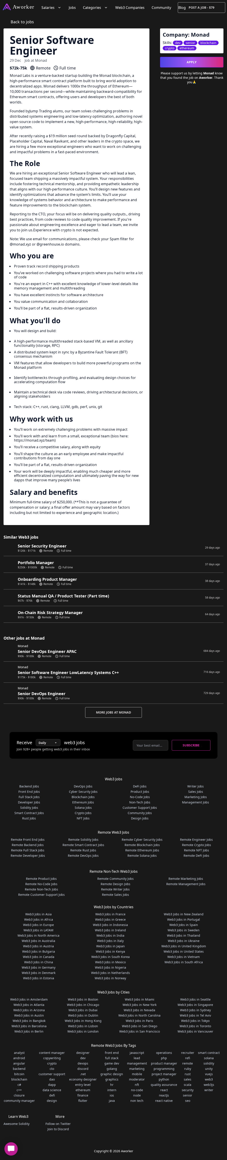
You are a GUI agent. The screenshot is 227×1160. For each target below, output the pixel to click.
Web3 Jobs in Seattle (195, 999)
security (188, 1090)
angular (19, 1063)
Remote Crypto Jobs (196, 845)
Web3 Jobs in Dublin (83, 1015)
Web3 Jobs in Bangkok (29, 1021)
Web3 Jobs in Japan (110, 946)
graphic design (111, 1074)
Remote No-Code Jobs (41, 884)
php (164, 1058)
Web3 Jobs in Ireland (110, 930)
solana (209, 1058)
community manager (19, 1101)
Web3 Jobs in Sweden (184, 930)
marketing (137, 1069)
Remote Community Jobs (115, 878)
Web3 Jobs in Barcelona (29, 1026)
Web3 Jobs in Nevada (139, 1010)
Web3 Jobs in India (110, 935)
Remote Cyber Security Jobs (142, 839)
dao (52, 1079)
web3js (209, 1085)
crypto (52, 1063)
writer (208, 1090)
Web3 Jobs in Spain (183, 925)
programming (164, 1069)
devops (83, 1063)
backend (19, 1069)
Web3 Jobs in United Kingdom (183, 946)
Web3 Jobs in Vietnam (183, 957)
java (112, 1101)
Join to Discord (58, 1129)
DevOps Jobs (83, 786)
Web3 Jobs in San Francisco (139, 1031)
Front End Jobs (29, 791)
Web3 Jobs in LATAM (38, 930)
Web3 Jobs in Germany (38, 967)
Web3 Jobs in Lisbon (83, 1026)
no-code (137, 1090)
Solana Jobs (83, 807)
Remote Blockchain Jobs (142, 845)
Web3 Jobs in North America (38, 935)
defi (52, 1095)
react (164, 1090)
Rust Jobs (29, 818)
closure (19, 1095)
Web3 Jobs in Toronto (195, 1026)
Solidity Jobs (29, 807)
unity (209, 1069)
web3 (209, 1079)
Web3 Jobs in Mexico (110, 962)
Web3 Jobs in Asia (38, 914)
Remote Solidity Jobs (83, 839)
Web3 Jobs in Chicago (83, 1005)
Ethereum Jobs (83, 802)
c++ (19, 1090)
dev (83, 1058)
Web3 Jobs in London (83, 1031)
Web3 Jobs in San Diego (139, 1026)
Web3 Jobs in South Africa (183, 962)
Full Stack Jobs (29, 797)
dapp (52, 1085)
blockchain (19, 1079)
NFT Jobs (83, 818)
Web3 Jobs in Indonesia (110, 925)
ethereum (83, 1090)
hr (112, 1085)
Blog (182, 7)
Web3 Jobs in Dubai (83, 1010)
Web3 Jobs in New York (140, 1005)
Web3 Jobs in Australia (38, 941)
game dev (111, 1063)
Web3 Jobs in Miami (139, 999)
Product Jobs (140, 791)
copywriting (52, 1058)
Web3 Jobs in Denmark (38, 973)
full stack (111, 1058)
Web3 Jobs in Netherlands (110, 973)
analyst (19, 1053)
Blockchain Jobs (83, 797)
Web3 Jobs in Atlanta (29, 1005)
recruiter (187, 1053)
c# (19, 1085)
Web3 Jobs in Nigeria (110, 967)
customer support (52, 1074)
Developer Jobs (29, 802)
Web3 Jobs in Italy (110, 941)
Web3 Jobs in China (38, 962)
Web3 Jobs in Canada (38, 957)
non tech (136, 1101)
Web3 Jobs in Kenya (110, 951)
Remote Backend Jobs (28, 845)
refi (187, 1058)
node (137, 1095)
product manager (164, 1063)
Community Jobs (140, 813)
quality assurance (164, 1085)
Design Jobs (140, 818)
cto (52, 1069)
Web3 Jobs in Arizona (29, 1010)
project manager (164, 1074)
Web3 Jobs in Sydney (195, 1010)
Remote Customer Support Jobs (41, 894)
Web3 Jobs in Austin (29, 1015)
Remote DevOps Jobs (83, 855)
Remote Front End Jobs (28, 839)
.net (83, 1074)
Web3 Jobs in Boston (83, 999)
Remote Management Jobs (185, 884)
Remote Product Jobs (41, 878)
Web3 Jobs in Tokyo (195, 1021)
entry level (83, 1085)
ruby (187, 1069)
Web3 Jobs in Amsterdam (29, 999)
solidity (209, 1063)
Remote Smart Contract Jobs (83, 845)
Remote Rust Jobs (83, 850)
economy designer (83, 1079)
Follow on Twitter (58, 1124)
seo (187, 1101)
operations (164, 1053)
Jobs (72, 7)
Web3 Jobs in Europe (38, 925)
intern (111, 1090)
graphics (111, 1079)
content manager (52, 1053)
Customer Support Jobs (140, 807)
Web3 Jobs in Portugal (183, 919)
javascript (137, 1053)
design (52, 1101)
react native (164, 1101)
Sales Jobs (195, 791)
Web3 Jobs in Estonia (38, 978)
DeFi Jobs (140, 786)
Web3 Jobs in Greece (110, 919)
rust (188, 1074)
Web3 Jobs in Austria (38, 946)
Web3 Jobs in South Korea (110, 957)
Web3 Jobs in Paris (139, 1021)
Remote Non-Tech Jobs (41, 889)
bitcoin (19, 1074)
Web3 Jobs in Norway (110, 978)
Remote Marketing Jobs (185, 878)
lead (137, 1058)
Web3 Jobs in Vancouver (195, 1031)
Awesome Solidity (16, 1124)
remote (187, 1063)
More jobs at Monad (113, 712)
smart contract (209, 1053)
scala (187, 1085)
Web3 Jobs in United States (184, 951)
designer (83, 1053)
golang (112, 1069)
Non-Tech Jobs (139, 802)
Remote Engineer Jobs (196, 839)
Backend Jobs (29, 786)
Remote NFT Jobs (196, 850)
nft (137, 1085)
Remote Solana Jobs (142, 855)
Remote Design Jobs (115, 884)
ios (112, 1095)
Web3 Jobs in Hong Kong (83, 1021)
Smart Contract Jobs (29, 813)
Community (161, 7)
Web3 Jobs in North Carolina (139, 1015)
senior (187, 1095)
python (164, 1079)
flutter (82, 1101)
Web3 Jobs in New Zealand (184, 914)
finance (82, 1095)
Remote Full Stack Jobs (27, 850)
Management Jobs (195, 802)
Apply (192, 62)
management (137, 1063)
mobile (137, 1074)
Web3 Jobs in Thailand (183, 935)
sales (187, 1079)
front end (112, 1053)
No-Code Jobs (140, 797)
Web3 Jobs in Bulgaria (38, 951)
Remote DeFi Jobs (196, 855)
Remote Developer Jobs (28, 855)
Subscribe (191, 745)
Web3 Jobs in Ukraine (184, 941)
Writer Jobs (195, 786)
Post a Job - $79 (201, 7)
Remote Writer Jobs (115, 889)
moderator (137, 1079)
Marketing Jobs (195, 797)
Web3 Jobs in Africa (38, 919)
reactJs (164, 1095)
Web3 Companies (130, 7)
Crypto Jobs (83, 813)
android (19, 1058)
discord (82, 1069)
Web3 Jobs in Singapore (195, 1005)
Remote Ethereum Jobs (142, 850)
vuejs (209, 1074)
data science (52, 1090)
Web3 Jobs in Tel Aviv (195, 1015)
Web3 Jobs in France (110, 914)
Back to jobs (22, 21)
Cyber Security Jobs (83, 791)
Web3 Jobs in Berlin (28, 1031)
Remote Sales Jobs (115, 894)
